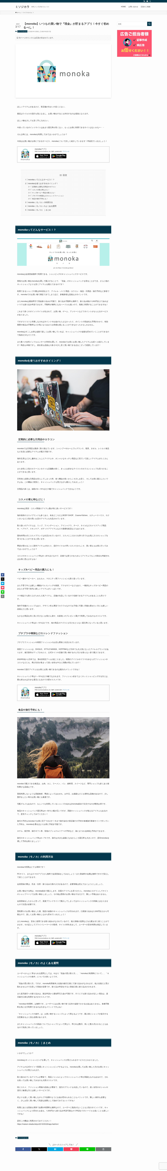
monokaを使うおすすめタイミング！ (43, 183)
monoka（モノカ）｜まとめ (39, 210)
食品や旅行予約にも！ (40, 198)
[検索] (150, 1)
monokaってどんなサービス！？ (41, 179)
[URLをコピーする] (103, 1149)
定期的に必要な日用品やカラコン (44, 186)
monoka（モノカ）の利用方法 (40, 202)
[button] (23, 1149)
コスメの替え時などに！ (41, 189)
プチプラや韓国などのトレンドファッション (48, 195)
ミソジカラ (22, 6)
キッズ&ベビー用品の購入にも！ (44, 192)
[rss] (144, 1)
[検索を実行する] (149, 24)
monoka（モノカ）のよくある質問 (42, 206)
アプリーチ (65, 151)
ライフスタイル (22, 31)
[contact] (147, 1)
